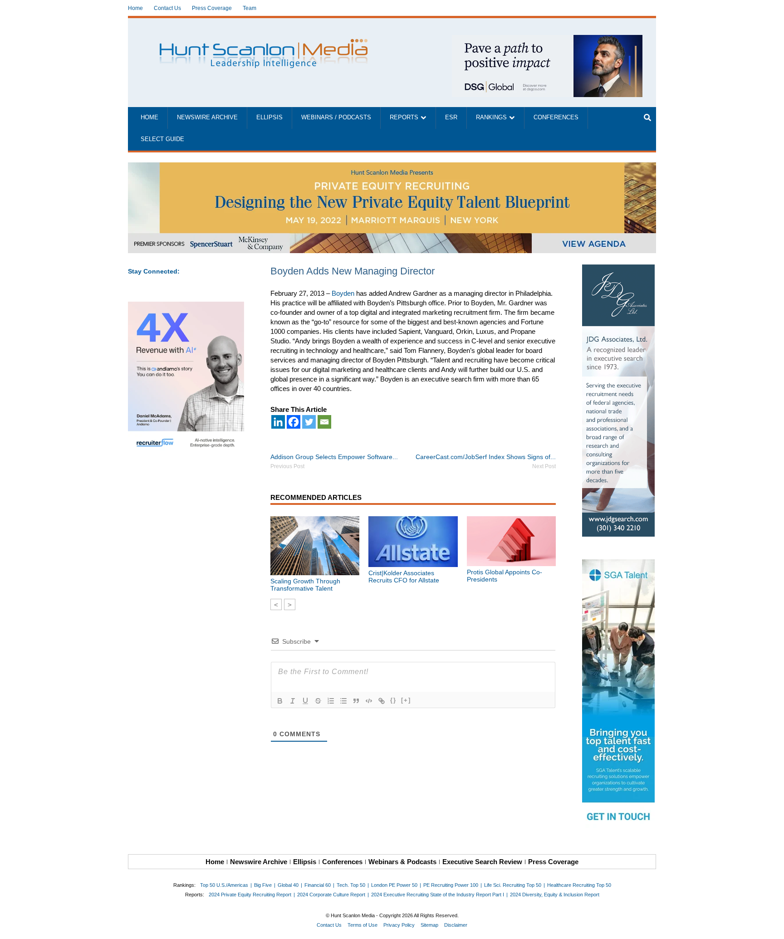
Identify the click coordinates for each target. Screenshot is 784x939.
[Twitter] (309, 422)
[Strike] (318, 700)
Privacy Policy (399, 925)
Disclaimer (455, 925)
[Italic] (292, 700)
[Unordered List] (343, 700)
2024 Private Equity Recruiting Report (250, 894)
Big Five (263, 885)
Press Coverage (212, 8)
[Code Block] (369, 700)
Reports (404, 117)
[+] (406, 700)
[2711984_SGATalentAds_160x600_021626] (619, 695)
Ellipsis (269, 117)
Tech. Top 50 (351, 885)
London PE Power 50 (394, 885)
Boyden (343, 293)
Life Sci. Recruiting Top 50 (512, 885)
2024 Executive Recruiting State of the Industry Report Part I (437, 894)
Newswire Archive (207, 117)
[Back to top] (770, 925)
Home (135, 8)
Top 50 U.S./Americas (224, 885)
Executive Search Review (482, 862)
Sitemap (429, 925)
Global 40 (288, 885)
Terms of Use (362, 925)
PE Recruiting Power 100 (450, 885)
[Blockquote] (356, 700)
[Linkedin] (278, 422)
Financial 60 (317, 885)
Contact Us (167, 8)
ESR (451, 117)
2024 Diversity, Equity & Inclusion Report (554, 894)
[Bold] (280, 700)
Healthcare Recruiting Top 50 (579, 885)
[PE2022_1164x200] (392, 167)
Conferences (556, 117)
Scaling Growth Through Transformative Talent (305, 584)
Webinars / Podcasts (336, 117)
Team (249, 8)
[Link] (381, 700)
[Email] (324, 422)
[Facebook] (293, 422)
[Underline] (305, 700)
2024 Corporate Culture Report (331, 894)
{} (393, 700)
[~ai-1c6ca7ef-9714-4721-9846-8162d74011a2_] (547, 40)
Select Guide (162, 139)
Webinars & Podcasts (402, 862)
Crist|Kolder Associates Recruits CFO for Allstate (403, 576)
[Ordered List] (330, 700)
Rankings (491, 117)
